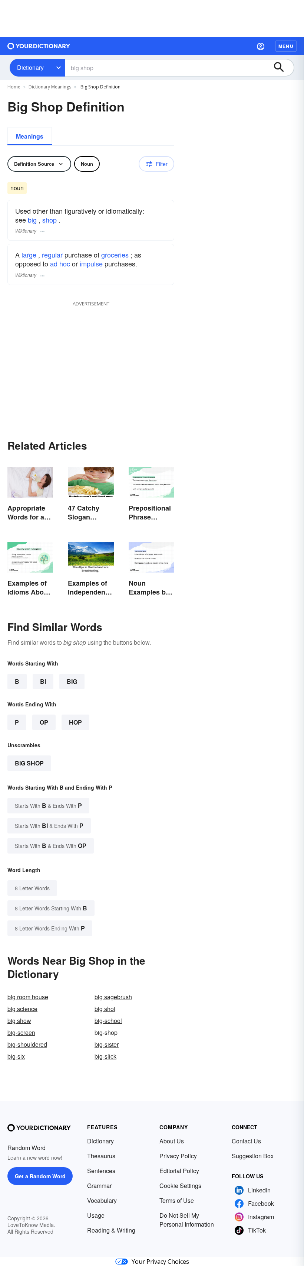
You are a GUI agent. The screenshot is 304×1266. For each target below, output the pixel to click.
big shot (105, 1008)
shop (49, 219)
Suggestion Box (253, 1156)
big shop (29, 763)
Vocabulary (102, 1200)
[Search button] (282, 67)
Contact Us (246, 1141)
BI (43, 681)
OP (44, 722)
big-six (16, 1056)
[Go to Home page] (38, 46)
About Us (171, 1141)
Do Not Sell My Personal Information (186, 1219)
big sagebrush (113, 997)
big (32, 219)
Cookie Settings (180, 1185)
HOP (75, 722)
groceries (115, 254)
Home (13, 87)
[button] (260, 46)
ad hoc (60, 263)
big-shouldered (27, 1044)
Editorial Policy (179, 1170)
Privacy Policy (178, 1156)
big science (22, 1008)
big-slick (105, 1056)
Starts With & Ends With (48, 805)
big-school (108, 1020)
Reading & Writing (111, 1230)
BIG (72, 681)
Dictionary (30, 67)
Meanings (29, 136)
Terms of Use (176, 1200)
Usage (96, 1215)
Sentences (101, 1170)
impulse (91, 263)
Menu (286, 46)
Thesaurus (101, 1156)
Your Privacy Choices (160, 1261)
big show (19, 1020)
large (29, 254)
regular (52, 254)
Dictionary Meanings (50, 87)
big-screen (21, 1032)
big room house (27, 997)
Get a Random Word (40, 1176)
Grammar (99, 1185)
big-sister (107, 1044)
